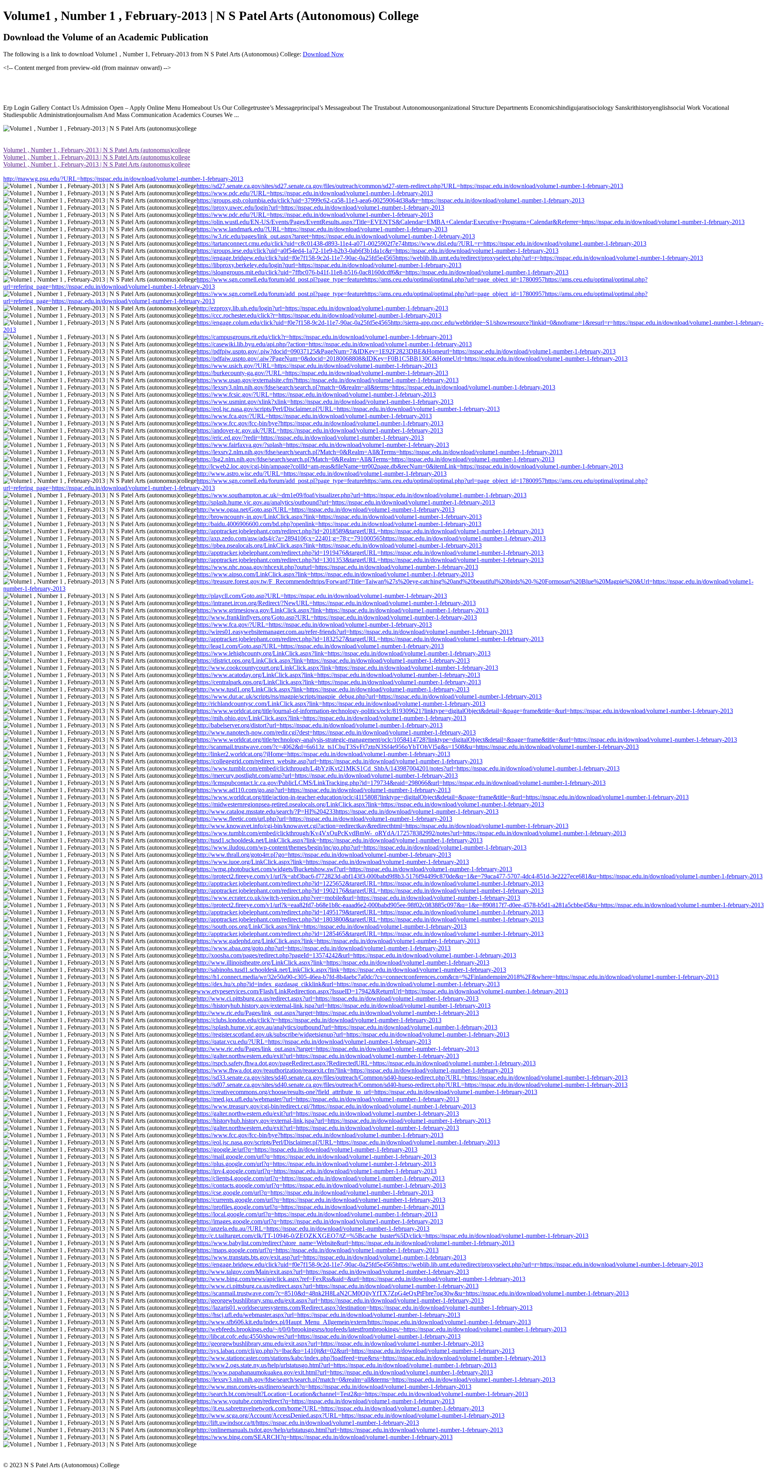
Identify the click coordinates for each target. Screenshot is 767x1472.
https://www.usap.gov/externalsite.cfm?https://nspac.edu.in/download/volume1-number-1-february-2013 (328, 380)
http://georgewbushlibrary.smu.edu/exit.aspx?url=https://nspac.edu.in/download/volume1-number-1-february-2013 (340, 1300)
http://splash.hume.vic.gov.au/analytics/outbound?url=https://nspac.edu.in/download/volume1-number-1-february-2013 (346, 502)
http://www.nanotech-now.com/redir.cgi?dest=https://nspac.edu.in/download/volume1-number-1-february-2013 (336, 732)
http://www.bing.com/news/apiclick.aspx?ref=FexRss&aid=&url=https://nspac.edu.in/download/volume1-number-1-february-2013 (361, 1278)
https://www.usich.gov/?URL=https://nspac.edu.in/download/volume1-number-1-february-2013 (317, 365)
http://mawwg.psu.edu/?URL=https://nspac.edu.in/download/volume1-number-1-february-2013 (123, 178)
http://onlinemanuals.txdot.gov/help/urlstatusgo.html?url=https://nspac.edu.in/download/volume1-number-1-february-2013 (350, 1429)
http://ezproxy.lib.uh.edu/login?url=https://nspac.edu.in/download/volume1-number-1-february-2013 (322, 308)
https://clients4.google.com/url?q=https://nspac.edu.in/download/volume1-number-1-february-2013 (321, 1178)
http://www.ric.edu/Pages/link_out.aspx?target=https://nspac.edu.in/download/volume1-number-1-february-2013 (338, 1012)
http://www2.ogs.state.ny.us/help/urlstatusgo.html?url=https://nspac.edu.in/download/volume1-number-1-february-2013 (347, 1365)
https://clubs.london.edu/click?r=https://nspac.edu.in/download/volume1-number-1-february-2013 (319, 1020)
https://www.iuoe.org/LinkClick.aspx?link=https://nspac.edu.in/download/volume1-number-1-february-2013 (333, 861)
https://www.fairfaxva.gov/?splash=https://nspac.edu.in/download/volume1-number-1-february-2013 (323, 444)
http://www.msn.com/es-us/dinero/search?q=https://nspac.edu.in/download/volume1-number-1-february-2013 (334, 1386)
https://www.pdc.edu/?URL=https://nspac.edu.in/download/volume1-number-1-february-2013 (315, 193)
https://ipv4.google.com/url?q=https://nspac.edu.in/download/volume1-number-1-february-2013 (317, 1171)
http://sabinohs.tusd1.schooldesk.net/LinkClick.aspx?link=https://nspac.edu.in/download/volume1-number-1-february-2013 (351, 969)
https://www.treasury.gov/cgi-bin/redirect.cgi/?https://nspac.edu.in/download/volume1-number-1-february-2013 (336, 1106)
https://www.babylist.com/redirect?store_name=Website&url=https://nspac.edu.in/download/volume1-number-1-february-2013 (356, 1243)
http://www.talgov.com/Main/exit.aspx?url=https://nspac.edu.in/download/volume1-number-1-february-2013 (333, 1271)
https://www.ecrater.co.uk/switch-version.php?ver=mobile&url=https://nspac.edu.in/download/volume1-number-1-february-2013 (358, 897)
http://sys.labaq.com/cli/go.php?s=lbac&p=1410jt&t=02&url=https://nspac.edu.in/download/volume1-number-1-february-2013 (356, 1350)
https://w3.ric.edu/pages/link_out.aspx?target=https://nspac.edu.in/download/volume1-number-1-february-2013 (336, 236)
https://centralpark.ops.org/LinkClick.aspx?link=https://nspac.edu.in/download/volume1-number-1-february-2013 (339, 682)
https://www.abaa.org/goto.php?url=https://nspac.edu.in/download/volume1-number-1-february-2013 (324, 948)
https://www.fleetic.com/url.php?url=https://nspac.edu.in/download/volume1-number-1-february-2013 (324, 818)
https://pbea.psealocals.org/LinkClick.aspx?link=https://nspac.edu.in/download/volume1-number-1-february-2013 (339, 545)
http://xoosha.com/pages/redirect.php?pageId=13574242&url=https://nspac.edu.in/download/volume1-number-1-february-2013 (356, 955)
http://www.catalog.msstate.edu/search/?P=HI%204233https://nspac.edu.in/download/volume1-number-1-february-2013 (348, 811)
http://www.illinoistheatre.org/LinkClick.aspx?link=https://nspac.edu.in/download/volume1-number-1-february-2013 (343, 962)
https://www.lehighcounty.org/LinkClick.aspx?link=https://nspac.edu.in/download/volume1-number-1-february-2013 (344, 653)
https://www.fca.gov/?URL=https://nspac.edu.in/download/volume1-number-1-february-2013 (314, 416)
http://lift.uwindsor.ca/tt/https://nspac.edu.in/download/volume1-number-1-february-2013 (308, 1422)
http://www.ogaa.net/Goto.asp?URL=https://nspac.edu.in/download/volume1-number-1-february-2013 (326, 509)
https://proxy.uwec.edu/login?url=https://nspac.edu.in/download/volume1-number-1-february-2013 (320, 207)
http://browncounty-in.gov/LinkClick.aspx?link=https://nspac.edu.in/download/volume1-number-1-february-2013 (339, 516)
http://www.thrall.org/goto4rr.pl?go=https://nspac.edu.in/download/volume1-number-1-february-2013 (324, 854)
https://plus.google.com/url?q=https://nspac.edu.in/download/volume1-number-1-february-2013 (316, 1163)
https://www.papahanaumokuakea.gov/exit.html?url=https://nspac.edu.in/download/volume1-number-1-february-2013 (345, 1372)
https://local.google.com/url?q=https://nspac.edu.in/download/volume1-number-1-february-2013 (317, 1214)
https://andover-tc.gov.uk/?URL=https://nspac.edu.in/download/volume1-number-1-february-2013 (320, 430)
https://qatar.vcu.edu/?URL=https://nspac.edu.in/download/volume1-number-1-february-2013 (314, 1041)
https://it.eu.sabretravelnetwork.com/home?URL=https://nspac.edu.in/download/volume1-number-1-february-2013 (340, 1408)
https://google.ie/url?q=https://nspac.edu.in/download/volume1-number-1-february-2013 (307, 1149)
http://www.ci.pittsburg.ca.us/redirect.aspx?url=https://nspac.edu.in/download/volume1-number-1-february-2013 (338, 998)
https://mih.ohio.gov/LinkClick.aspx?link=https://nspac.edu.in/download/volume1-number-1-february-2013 (331, 718)
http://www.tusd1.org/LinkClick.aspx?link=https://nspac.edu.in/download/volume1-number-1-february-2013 (333, 689)
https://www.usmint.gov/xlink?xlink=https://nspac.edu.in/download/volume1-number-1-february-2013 (325, 401)
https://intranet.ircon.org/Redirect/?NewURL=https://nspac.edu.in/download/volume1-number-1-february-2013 (336, 603)
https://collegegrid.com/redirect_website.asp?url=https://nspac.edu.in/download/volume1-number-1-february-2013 (340, 761)
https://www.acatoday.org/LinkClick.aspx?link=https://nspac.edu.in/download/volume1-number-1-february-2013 (338, 674)
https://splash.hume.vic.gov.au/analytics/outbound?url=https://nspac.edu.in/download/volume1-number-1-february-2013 (347, 1027)
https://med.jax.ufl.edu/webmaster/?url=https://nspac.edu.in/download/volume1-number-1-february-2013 (328, 1099)
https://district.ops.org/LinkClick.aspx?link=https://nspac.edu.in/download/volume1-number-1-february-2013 (333, 660)
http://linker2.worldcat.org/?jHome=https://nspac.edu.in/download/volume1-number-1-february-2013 (323, 754)
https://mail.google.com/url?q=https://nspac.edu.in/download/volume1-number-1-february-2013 (316, 1156)
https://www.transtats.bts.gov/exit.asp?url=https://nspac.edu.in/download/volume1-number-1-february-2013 (331, 1257)
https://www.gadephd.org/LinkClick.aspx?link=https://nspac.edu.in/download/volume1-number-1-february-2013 (338, 941)
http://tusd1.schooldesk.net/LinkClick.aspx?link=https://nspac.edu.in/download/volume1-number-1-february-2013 (340, 840)
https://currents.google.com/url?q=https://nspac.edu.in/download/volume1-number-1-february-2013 (321, 1199)
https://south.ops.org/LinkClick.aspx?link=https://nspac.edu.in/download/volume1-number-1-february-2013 (332, 926)
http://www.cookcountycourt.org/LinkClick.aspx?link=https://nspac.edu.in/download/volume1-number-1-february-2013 (347, 667)
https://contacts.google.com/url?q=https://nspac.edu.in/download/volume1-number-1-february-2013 (321, 1185)
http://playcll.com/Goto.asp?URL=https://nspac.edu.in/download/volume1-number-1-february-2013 (322, 595)
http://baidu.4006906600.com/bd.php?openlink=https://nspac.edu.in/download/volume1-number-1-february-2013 (339, 523)
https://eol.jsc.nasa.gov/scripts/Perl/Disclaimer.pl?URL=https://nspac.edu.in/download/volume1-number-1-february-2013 (348, 408)
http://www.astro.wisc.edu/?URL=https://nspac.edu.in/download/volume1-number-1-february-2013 (322, 473)
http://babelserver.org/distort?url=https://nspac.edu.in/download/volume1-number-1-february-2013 (320, 725)
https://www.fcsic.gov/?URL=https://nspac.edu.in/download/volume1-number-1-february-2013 (316, 394)
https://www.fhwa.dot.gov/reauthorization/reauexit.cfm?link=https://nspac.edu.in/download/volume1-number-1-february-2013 (355, 1070)
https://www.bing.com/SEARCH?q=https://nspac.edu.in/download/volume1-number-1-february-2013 (325, 1437)
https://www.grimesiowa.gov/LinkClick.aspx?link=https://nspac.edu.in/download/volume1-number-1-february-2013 (343, 610)
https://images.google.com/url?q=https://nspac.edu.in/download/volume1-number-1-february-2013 (320, 1221)
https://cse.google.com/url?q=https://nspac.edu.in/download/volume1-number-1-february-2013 (315, 1192)
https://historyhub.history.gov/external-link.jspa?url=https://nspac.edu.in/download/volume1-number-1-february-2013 (344, 1005)
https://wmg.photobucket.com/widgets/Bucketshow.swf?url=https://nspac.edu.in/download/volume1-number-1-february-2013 (354, 869)
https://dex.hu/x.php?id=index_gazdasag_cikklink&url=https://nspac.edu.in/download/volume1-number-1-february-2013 (348, 984)
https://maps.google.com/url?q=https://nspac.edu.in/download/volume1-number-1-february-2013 (318, 1250)
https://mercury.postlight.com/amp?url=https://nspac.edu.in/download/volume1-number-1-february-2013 (327, 775)
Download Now (323, 54)
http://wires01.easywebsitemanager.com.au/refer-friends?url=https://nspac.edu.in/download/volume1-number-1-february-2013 (355, 631)
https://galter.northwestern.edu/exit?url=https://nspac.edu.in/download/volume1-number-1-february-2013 (328, 1056)
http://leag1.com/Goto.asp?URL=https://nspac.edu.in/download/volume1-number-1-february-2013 (320, 646)
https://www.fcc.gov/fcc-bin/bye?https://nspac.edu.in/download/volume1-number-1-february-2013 (320, 423)
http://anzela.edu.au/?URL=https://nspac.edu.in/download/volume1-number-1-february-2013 (313, 1228)
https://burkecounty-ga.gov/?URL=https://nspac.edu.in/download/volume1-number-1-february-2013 (322, 372)
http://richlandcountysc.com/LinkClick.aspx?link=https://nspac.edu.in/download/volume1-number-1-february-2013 (341, 703)
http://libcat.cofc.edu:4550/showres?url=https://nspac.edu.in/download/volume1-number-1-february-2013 (329, 1336)
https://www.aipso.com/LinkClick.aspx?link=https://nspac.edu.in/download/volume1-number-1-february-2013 (335, 574)
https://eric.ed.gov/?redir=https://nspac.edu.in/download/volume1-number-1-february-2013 (310, 437)
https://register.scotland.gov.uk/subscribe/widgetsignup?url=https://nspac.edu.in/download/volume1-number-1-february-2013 (353, 1034)
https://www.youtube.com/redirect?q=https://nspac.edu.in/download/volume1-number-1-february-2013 (326, 1401)
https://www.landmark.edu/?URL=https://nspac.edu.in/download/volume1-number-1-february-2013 (322, 229)
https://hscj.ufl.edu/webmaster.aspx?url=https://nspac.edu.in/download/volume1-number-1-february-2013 (328, 1314)
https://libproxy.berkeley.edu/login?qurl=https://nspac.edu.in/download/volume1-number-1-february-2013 (329, 265)
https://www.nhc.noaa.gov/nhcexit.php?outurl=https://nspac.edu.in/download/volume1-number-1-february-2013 (337, 567)
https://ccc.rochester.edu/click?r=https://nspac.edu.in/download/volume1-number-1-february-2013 (319, 315)
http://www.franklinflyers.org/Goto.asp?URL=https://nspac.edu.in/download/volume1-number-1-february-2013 (337, 617)
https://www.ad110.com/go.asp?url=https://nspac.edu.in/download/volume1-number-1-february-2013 (324, 790)
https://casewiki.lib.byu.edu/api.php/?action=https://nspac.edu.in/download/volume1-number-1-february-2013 (334, 344)
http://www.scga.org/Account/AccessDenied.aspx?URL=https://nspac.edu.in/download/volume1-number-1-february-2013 (351, 1415)
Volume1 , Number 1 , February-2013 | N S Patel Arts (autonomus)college (96, 150)
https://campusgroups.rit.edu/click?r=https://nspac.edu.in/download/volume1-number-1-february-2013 (324, 337)
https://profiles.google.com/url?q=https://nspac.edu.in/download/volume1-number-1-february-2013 (320, 1207)
